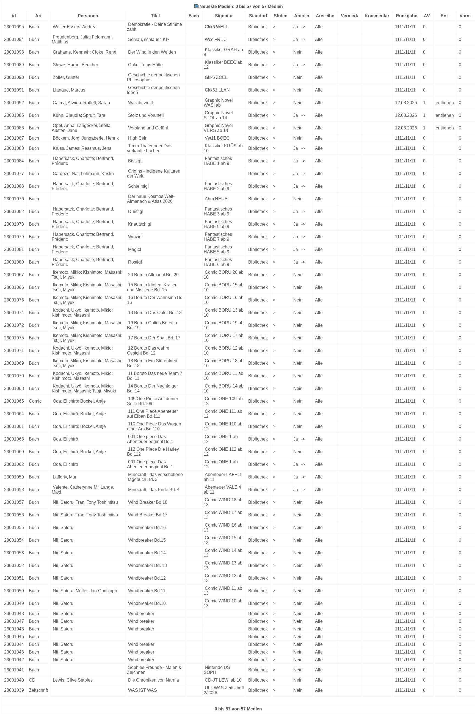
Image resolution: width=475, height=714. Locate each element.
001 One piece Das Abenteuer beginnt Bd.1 (150, 439)
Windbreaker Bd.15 (147, 540)
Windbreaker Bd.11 (146, 590)
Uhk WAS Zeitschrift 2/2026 (224, 690)
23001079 (14, 236)
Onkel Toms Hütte (145, 64)
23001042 (14, 659)
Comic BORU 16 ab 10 (224, 300)
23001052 (14, 565)
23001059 (14, 477)
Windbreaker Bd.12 (147, 578)
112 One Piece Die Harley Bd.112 (153, 451)
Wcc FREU (216, 39)
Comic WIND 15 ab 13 (223, 540)
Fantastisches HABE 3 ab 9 (218, 211)
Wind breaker (141, 613)
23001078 (14, 224)
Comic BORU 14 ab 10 (224, 388)
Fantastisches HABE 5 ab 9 (218, 249)
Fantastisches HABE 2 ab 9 (218, 186)
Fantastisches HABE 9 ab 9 (218, 224)
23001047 (14, 621)
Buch (34, 26)
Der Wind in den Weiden (152, 52)
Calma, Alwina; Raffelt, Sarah (81, 102)
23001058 (14, 489)
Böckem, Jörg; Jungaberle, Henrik (86, 138)
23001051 (14, 578)
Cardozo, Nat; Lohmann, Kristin (83, 173)
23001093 (14, 52)
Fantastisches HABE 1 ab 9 (218, 161)
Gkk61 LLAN (217, 90)
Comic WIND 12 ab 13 (223, 578)
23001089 (14, 64)
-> (303, 26)
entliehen (445, 102)
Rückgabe (406, 15)
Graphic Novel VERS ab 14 (218, 128)
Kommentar (377, 15)
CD (32, 680)
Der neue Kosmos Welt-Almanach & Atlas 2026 (151, 199)
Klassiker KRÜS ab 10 (223, 148)
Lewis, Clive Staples (73, 680)
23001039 (14, 690)
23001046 (14, 629)
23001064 (14, 413)
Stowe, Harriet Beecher (75, 64)
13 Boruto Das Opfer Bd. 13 (155, 312)
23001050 (14, 590)
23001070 (14, 375)
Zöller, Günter (66, 77)
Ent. (445, 15)
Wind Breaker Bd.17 (147, 515)
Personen (88, 15)
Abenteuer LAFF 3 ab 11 (222, 477)
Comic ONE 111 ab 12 (223, 414)
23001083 (14, 186)
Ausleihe (325, 15)
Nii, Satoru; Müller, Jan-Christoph (85, 590)
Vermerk (349, 15)
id (14, 15)
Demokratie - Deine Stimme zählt (154, 27)
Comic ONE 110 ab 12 (223, 426)
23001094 (14, 39)
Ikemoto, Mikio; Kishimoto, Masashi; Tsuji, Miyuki (87, 274)
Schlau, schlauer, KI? (148, 39)
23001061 (14, 426)
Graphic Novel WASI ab (218, 102)
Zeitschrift (38, 690)
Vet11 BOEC (217, 138)
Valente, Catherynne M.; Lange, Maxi (83, 489)
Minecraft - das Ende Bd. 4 (153, 489)
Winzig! (135, 236)
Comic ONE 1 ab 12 (221, 439)
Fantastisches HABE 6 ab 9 (218, 262)
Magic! (134, 249)
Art (38, 15)
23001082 (14, 211)
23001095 (14, 26)
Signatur (224, 15)
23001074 (14, 312)
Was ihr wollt (140, 102)
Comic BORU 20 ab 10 (224, 274)
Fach (194, 15)
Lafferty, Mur (64, 477)
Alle (319, 26)
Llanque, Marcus (69, 90)
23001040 (14, 680)
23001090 (14, 77)
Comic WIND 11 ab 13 (223, 591)
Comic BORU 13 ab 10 (224, 312)
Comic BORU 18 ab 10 (224, 363)
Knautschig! (139, 224)
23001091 (14, 90)
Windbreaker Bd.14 (147, 552)
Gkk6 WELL (216, 26)
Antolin (301, 15)
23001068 (14, 388)
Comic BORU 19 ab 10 (224, 325)
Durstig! (135, 211)
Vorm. (466, 15)
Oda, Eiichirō (65, 439)
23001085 (14, 115)
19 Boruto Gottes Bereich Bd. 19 (152, 325)
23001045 (14, 636)
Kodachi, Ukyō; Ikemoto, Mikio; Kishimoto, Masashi (82, 312)
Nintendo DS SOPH (217, 670)
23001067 (14, 274)
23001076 (14, 199)
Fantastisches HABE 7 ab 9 (218, 237)
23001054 (14, 540)
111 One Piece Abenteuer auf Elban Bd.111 (152, 414)
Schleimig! (138, 186)
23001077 (14, 173)
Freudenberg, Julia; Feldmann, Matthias (82, 39)
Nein (298, 52)
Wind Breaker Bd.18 (147, 502)
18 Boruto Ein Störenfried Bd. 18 (152, 363)
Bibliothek (258, 26)
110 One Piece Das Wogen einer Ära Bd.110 (154, 426)
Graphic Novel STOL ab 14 (218, 115)
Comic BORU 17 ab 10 (224, 338)
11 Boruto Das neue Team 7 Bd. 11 (154, 376)
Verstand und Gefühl (148, 128)
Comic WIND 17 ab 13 (223, 515)
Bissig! (134, 161)
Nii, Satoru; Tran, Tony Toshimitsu (85, 502)
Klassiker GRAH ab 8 (223, 52)
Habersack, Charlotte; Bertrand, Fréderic (83, 161)
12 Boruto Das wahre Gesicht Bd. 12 (148, 350)
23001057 (14, 502)
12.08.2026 (406, 102)
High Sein (138, 138)
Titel (155, 15)
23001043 (14, 652)
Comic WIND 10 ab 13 (223, 603)
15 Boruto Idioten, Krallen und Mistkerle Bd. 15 (152, 287)
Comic (35, 401)
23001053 (14, 552)
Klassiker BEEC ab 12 (223, 65)
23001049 (14, 603)
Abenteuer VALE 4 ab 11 (222, 489)
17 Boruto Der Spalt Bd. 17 (154, 338)
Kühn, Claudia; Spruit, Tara (79, 115)
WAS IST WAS (142, 690)
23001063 (14, 439)
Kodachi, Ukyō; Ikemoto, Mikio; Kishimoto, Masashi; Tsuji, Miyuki (84, 388)
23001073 (14, 300)
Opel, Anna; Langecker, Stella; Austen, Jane (82, 128)
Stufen (281, 15)
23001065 (14, 401)
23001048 (14, 613)
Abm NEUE (216, 199)
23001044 (14, 644)
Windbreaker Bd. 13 (147, 565)
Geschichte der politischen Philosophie (153, 77)
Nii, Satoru (63, 527)
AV (427, 15)
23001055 (14, 527)
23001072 (14, 325)
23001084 (14, 161)
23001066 (14, 287)
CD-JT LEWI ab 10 (223, 680)
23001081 (14, 249)
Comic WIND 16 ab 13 (223, 527)
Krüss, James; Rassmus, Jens (82, 148)
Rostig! (135, 262)
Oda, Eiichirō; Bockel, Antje (79, 401)
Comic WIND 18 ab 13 (223, 502)
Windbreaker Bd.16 (147, 527)
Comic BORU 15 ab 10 (224, 287)
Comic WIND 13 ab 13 (223, 565)
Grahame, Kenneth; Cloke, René (84, 52)
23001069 (14, 363)
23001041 (14, 670)
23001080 (14, 262)
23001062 (14, 464)
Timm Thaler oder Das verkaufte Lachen (149, 148)
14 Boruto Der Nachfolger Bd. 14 (152, 388)
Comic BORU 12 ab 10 (224, 350)
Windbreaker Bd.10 (147, 603)
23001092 (14, 102)
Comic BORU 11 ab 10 (223, 376)
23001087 (14, 138)
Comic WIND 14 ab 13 (223, 553)
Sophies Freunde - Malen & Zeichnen (154, 670)
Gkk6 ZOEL (216, 77)
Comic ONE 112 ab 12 (223, 451)
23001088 (14, 148)
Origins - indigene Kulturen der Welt (153, 173)
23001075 (14, 338)
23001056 (14, 515)
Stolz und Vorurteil (146, 115)
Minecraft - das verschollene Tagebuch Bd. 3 (155, 477)
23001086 (14, 128)
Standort (258, 15)
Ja (296, 26)
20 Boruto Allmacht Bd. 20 (153, 274)
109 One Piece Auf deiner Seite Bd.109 (152, 401)
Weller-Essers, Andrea (74, 26)
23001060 (14, 451)
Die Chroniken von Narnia (153, 680)
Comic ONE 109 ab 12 (223, 401)
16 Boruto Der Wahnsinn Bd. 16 (155, 300)
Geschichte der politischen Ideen (153, 90)
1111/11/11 (405, 26)
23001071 (14, 350)
